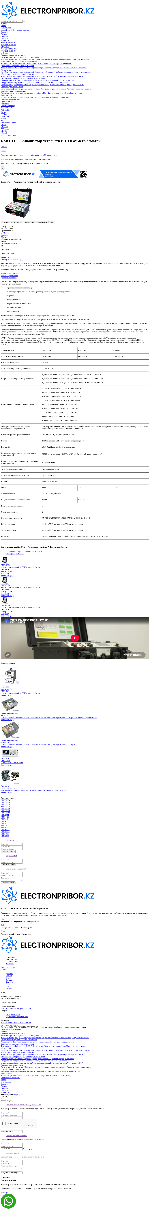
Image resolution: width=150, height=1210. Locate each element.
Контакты (5, 40)
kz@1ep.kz (5, 47)
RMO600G (5, 830)
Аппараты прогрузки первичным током (17, 93)
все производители (8, 135)
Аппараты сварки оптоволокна (53, 89)
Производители (12, 961)
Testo (3, 120)
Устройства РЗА (40, 93)
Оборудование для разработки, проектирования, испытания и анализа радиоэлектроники (37, 83)
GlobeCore (5, 116)
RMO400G (5, 834)
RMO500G (5, 832)
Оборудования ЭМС (75, 85)
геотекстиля (69, 80)
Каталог (4, 24)
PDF (2, 166)
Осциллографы (7, 85)
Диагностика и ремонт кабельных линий (17, 66)
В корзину (5, 573)
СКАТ (3, 125)
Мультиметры (6, 64)
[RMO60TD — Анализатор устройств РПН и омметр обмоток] (4, 603)
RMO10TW (5, 806)
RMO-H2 (4, 823)
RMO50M (5, 815)
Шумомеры (62, 76)
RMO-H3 (4, 821)
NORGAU (5, 129)
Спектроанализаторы (40, 85)
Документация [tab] (30, 222)
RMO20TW (5, 804)
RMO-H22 (5, 817)
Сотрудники (17, 30)
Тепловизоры (31, 64)
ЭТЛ (16, 59)
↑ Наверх (4, 1193)
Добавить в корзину (9, 278)
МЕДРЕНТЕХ (6, 108)
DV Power (5, 114)
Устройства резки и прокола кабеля (15, 97)
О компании (6, 28)
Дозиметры (20, 76)
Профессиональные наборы (61, 97)
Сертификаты (6, 30)
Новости (4, 36)
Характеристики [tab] (16, 222)
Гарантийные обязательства (17, 1017)
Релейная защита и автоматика (13, 91)
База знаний (6, 38)
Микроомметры (7, 59)
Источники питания (58, 85)
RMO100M (5, 813)
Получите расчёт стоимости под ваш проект (23, 1105)
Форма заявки (11, 856)
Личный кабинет (8, 968)
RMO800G (5, 828)
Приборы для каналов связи (12, 87)
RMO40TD (5, 809)
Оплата (4, 34)
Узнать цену (10, 840)
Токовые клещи (19, 64)
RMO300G (5, 836)
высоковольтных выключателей (58, 59)
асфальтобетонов (44, 80)
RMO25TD (5, 811)
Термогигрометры (8, 76)
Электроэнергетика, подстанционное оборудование (21, 57)
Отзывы (26, 30)
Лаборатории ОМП (22, 68)
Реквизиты (10, 964)
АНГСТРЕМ (6, 110)
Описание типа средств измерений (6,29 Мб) (25, 551)
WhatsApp (5, 1009)
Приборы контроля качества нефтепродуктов (19, 80)
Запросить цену (7, 576)
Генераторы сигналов (22, 85)
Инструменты (6, 95)
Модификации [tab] (42, 222)
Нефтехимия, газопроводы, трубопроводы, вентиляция (23, 78)
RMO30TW (5, 802)
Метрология (6, 70)
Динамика (5, 104)
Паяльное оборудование (39, 97)
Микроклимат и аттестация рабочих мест (17, 74)
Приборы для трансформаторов (31, 59)
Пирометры (54, 64)
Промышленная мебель (10, 99)
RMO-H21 (5, 819)
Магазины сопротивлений (23, 72)
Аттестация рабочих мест (47, 76)
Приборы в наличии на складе (13, 55)
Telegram (12, 1009)
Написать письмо (13, 1153)
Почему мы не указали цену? (12, 260)
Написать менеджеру (9, 274)
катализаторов (58, 80)
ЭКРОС (4, 131)
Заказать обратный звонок (16, 1136)
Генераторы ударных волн (54, 68)
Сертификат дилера (9, 243)
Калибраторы (6, 72)
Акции (3, 26)
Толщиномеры (66, 64)
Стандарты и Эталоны (44, 72)
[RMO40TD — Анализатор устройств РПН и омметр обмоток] (4, 563)
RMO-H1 (4, 825)
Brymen (4, 112)
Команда (9, 980)
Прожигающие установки (76, 68)
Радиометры (31, 76)
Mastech (4, 133)
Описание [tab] (5, 222)
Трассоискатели (7, 68)
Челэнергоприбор (8, 106)
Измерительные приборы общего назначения (19, 61)
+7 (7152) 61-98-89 (8, 45)
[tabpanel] (75, 313)
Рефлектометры (37, 68)
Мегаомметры (43, 64)
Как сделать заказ (13, 1015)
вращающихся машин (80, 59)
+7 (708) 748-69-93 (8, 43)
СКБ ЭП (4, 127)
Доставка (4, 32)
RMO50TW (5, 800)
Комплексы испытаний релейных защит (64, 93)
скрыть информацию (9, 276)
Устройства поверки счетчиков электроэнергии (73, 72)
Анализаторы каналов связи (78, 89)
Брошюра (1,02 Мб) (15, 554)
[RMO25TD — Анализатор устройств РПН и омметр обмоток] (4, 583)
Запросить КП (6, 257)
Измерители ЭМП (75, 76)
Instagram (20, 1009)
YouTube (27, 1009)
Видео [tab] (51, 222)
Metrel (3, 118)
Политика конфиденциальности (14, 1029)
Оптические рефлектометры (12, 89)
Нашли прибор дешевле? (16, 869)
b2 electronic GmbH (8, 123)
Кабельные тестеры (32, 89)
